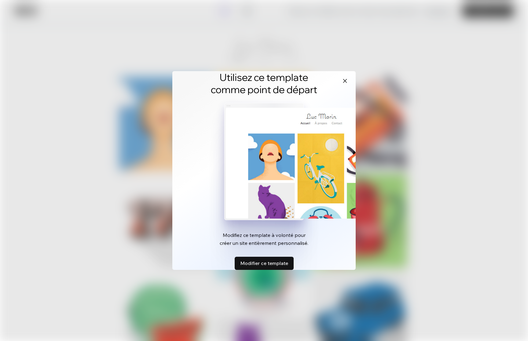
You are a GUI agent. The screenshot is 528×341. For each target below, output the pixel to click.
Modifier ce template (264, 263)
